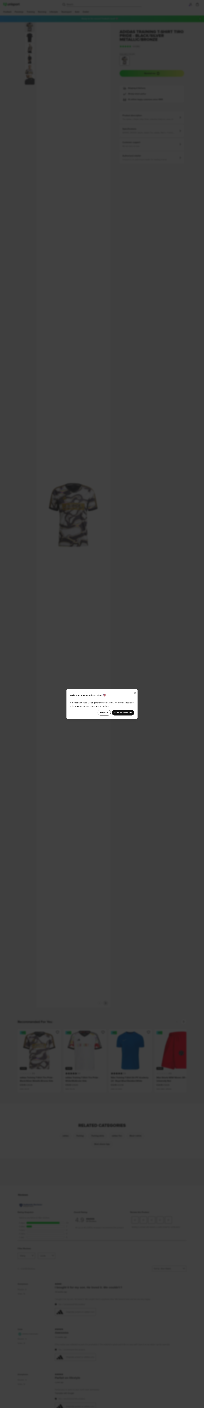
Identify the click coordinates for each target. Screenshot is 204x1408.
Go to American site (123, 713)
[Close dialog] (135, 692)
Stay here (104, 713)
